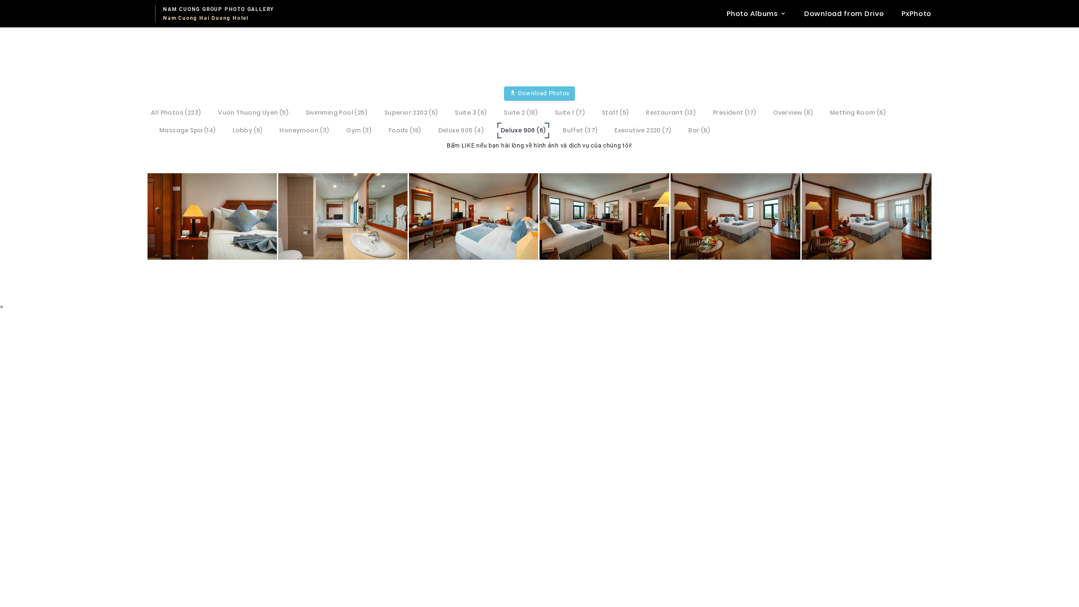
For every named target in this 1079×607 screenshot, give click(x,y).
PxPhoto (916, 14)
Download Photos (543, 93)
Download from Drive (844, 14)
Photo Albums (752, 14)
